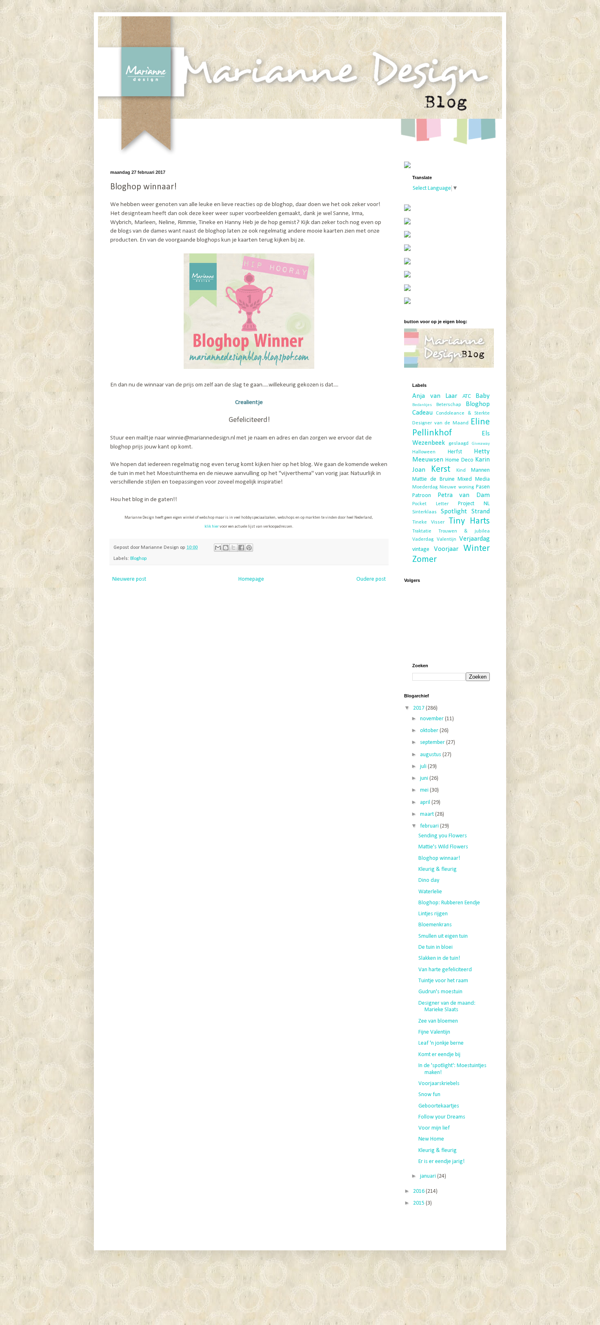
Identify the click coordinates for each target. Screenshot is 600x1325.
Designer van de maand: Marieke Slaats (447, 1006)
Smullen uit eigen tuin (443, 936)
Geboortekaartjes (438, 1106)
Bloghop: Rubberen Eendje (449, 903)
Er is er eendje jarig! (441, 1162)
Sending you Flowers (442, 836)
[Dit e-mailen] (218, 548)
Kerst (440, 469)
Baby (483, 396)
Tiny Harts (469, 521)
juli (424, 766)
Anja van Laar (434, 396)
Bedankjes (422, 405)
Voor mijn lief (434, 1128)
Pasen (483, 487)
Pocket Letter (430, 504)
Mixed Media (474, 479)
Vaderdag (422, 539)
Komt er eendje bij (439, 1055)
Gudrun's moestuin (440, 992)
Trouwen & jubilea (464, 531)
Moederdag (425, 487)
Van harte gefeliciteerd (445, 970)
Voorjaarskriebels (439, 1084)
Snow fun (429, 1095)
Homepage (251, 579)
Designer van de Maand (440, 423)
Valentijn (446, 539)
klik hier (211, 526)
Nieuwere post (129, 579)
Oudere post (371, 579)
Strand (480, 511)
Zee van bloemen (438, 1021)
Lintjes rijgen (433, 914)
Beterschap (448, 404)
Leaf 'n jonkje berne (441, 1043)
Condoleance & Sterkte (463, 413)
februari (430, 826)
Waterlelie (430, 892)
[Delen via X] (233, 548)
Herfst (455, 452)
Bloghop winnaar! (439, 858)
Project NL (474, 504)
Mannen (480, 470)
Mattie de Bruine (433, 479)
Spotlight (454, 511)
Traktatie (421, 531)
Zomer (424, 559)
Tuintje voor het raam (443, 981)
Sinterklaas (424, 512)
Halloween (424, 452)
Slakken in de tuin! (439, 958)
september (433, 742)
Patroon (421, 496)
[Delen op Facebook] (241, 548)
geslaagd (459, 443)
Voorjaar (446, 549)
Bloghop (138, 558)
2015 (419, 1203)
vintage (420, 549)
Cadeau (422, 412)
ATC (466, 396)
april (425, 802)
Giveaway (481, 444)
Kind (461, 470)
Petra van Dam (464, 495)
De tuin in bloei (435, 947)
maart (427, 814)
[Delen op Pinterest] (249, 548)
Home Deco (459, 460)
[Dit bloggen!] (226, 548)
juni (424, 778)
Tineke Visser (428, 522)
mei (425, 790)
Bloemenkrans (435, 925)
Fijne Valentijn (434, 1032)
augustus (431, 755)
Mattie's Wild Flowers (443, 847)
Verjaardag (474, 538)
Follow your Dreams (441, 1117)
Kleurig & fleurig (437, 869)
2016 (419, 1191)
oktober (430, 731)
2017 (419, 708)
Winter (476, 548)
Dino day (428, 880)
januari (428, 1176)
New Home (431, 1139)
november (432, 719)
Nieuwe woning (457, 487)
